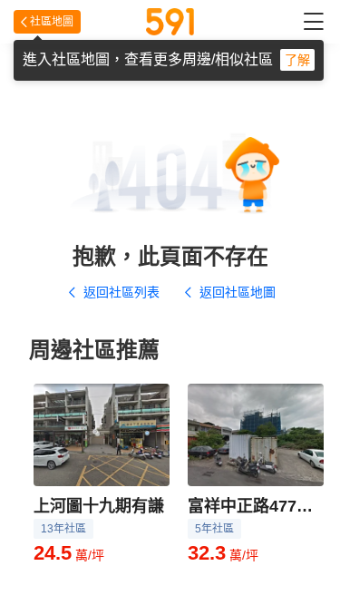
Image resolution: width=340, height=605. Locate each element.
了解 (297, 60)
